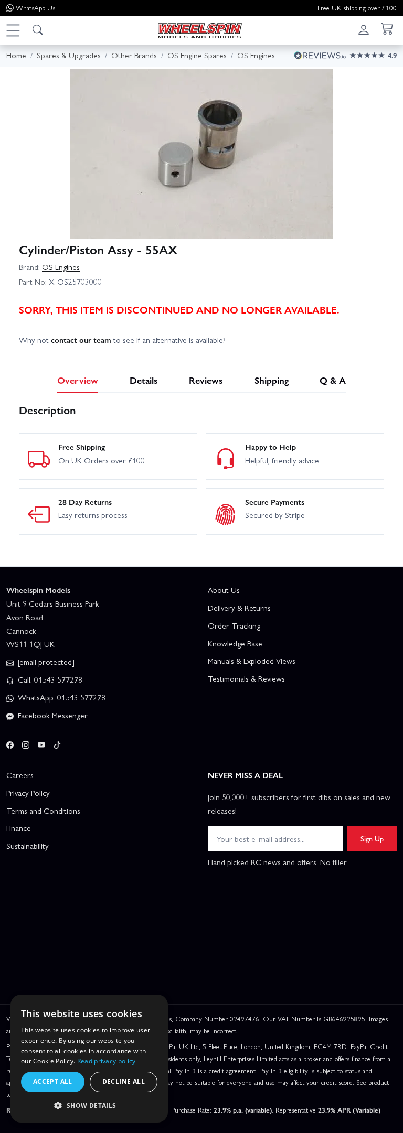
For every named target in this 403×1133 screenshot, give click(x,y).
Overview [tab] (77, 379)
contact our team (81, 340)
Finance (18, 828)
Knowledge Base (235, 643)
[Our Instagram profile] (25, 743)
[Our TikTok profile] (57, 743)
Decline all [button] (123, 1081)
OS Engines (61, 267)
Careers (20, 775)
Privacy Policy (28, 793)
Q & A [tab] (333, 379)
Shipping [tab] (271, 379)
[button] (12, 29)
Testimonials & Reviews (246, 678)
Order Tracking (234, 625)
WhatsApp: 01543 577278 (60, 697)
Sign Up (372, 838)
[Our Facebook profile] (10, 743)
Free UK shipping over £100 (357, 8)
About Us (224, 590)
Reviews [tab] (206, 379)
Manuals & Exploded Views (251, 660)
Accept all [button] (52, 1081)
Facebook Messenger (52, 715)
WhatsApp (35, 8)
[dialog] (89, 1059)
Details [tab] (144, 379)
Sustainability (27, 845)
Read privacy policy (106, 1060)
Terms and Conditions (43, 810)
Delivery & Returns (239, 607)
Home (16, 55)
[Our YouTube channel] (41, 743)
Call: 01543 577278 (49, 679)
